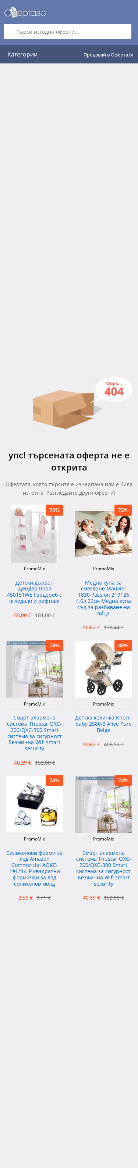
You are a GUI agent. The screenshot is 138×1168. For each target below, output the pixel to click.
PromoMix (34, 568)
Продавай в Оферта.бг (109, 54)
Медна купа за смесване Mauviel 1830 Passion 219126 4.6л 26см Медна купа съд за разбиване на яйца (103, 598)
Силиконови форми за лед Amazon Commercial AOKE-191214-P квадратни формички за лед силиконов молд (34, 868)
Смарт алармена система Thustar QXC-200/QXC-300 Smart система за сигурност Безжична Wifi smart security (34, 733)
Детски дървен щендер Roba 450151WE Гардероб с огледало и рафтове (34, 592)
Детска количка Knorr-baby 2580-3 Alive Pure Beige (103, 724)
